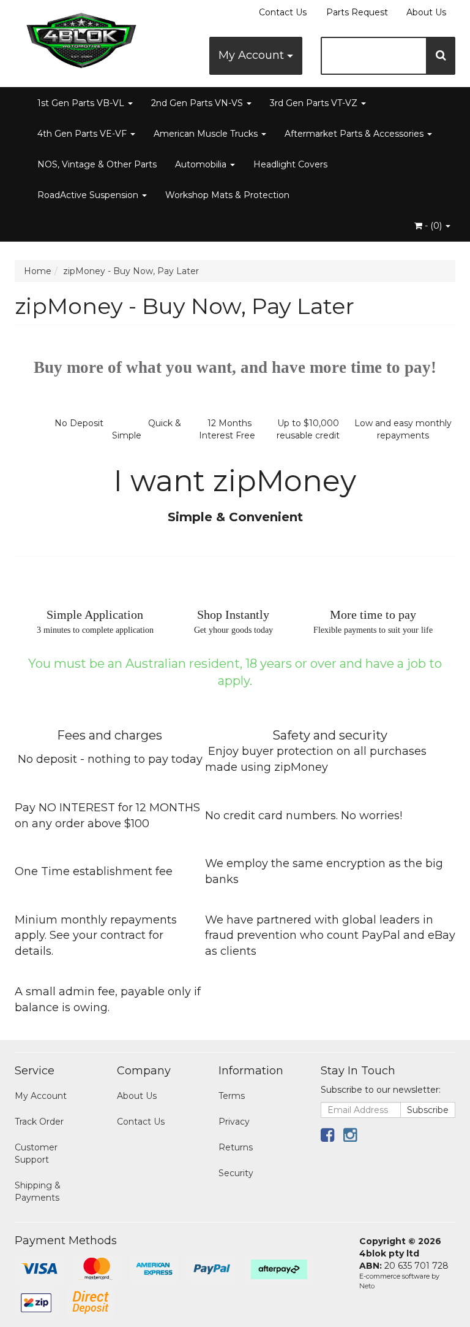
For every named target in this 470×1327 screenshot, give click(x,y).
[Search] (441, 56)
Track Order (39, 1121)
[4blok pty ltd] (82, 36)
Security (235, 1173)
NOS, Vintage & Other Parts (97, 164)
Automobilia (202, 164)
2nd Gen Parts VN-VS (198, 103)
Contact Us (283, 12)
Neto (367, 1286)
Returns (235, 1147)
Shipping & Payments (38, 1191)
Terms (231, 1095)
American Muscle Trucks (207, 133)
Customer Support (36, 1153)
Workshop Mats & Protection (227, 195)
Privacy (234, 1121)
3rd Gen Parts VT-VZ (315, 103)
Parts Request (357, 12)
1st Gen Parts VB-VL (82, 103)
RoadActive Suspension (89, 195)
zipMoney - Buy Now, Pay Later (131, 271)
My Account (252, 55)
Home (37, 271)
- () (433, 225)
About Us (426, 12)
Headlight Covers (290, 164)
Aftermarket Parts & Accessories (355, 133)
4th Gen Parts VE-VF (83, 133)
